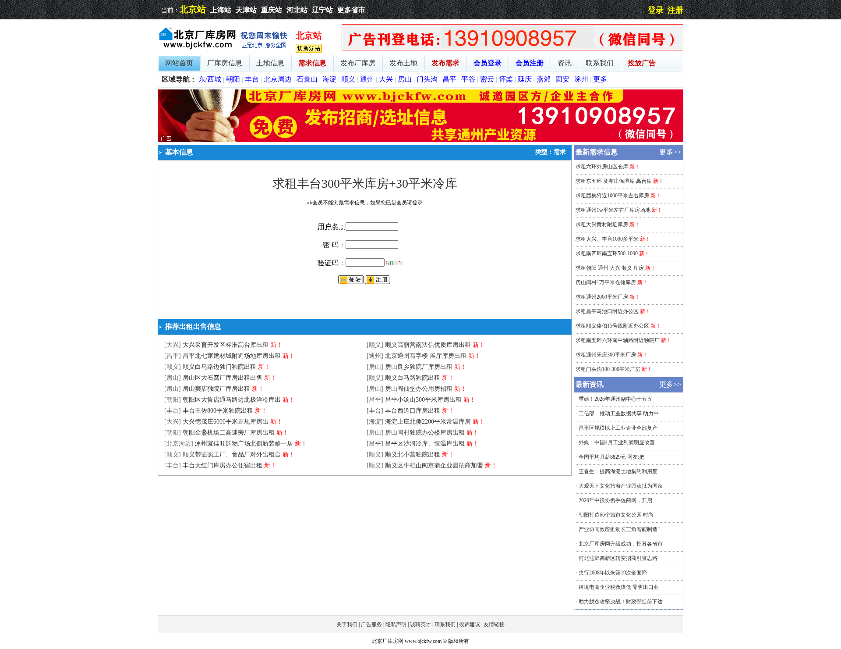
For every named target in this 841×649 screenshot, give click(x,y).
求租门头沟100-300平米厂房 (608, 369)
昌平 (449, 79)
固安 (562, 79)
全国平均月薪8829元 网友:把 (611, 457)
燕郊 (544, 79)
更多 (600, 79)
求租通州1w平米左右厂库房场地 (613, 210)
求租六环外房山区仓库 (602, 167)
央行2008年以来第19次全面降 (613, 573)
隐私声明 (395, 624)
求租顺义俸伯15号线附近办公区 (612, 326)
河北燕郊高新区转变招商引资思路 (618, 558)
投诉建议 (469, 624)
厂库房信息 (224, 63)
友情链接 (494, 624)
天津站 (246, 10)
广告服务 (371, 624)
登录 (656, 10)
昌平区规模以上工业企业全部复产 (618, 428)
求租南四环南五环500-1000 (607, 253)
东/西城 (209, 79)
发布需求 (445, 63)
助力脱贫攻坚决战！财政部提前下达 (621, 602)
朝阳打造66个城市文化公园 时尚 (616, 515)
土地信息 (270, 63)
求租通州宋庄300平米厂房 (606, 355)
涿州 (581, 79)
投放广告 (642, 63)
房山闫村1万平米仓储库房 (606, 282)
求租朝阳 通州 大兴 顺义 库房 (610, 268)
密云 (487, 79)
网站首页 (179, 63)
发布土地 (403, 63)
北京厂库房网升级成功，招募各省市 (621, 544)
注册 (675, 10)
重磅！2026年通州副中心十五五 (615, 399)
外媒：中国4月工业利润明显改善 (617, 442)
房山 (405, 79)
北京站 (193, 9)
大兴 (386, 79)
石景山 (307, 79)
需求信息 (312, 63)
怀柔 (506, 79)
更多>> (670, 152)
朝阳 (233, 79)
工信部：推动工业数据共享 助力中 (619, 413)
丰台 (252, 79)
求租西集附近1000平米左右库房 (612, 196)
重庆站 (271, 10)
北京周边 (278, 79)
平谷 (468, 79)
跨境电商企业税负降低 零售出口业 (619, 587)
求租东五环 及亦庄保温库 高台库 (614, 181)
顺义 (348, 79)
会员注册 (530, 63)
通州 (367, 79)
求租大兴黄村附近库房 (602, 224)
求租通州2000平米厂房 (602, 297)
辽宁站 (322, 10)
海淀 (329, 79)
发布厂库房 (357, 63)
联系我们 (600, 63)
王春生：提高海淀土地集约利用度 (618, 471)
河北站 (296, 10)
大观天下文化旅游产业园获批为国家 (621, 486)
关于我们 (346, 624)
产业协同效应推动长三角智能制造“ (619, 529)
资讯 (565, 63)
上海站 (220, 10)
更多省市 (351, 10)
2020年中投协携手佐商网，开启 (615, 500)
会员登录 (488, 63)
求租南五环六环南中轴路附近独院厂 (618, 340)
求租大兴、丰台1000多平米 (607, 239)
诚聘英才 (420, 624)
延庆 (525, 79)
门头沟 (427, 79)
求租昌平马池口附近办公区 (607, 311)
